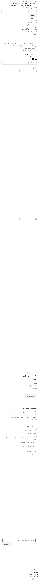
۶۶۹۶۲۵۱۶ (32, 3)
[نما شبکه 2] (31, 59)
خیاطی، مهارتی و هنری (30, 446)
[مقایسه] (34, 368)
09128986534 (16, 3)
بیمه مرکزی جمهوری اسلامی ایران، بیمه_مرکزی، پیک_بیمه (22, 418)
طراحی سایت (24, 564)
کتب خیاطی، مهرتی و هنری (29, 442)
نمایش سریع (34, 400)
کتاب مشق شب (32, 426)
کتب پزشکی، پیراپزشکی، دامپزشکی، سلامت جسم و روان (21, 438)
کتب (35, 423)
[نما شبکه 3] (35, 59)
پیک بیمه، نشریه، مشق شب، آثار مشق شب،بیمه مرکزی (22, 413)
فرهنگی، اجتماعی (31, 433)
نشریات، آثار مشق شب (30, 458)
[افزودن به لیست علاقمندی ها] (34, 391)
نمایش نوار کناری (30, 54)
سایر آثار (34, 455)
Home (26, 43)
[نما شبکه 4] (33, 59)
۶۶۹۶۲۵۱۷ (25, 3)
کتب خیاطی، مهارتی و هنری (29, 430)
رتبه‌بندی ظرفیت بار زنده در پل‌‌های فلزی (29, 376)
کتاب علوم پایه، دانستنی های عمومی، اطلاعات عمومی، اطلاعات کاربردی (21, 450)
